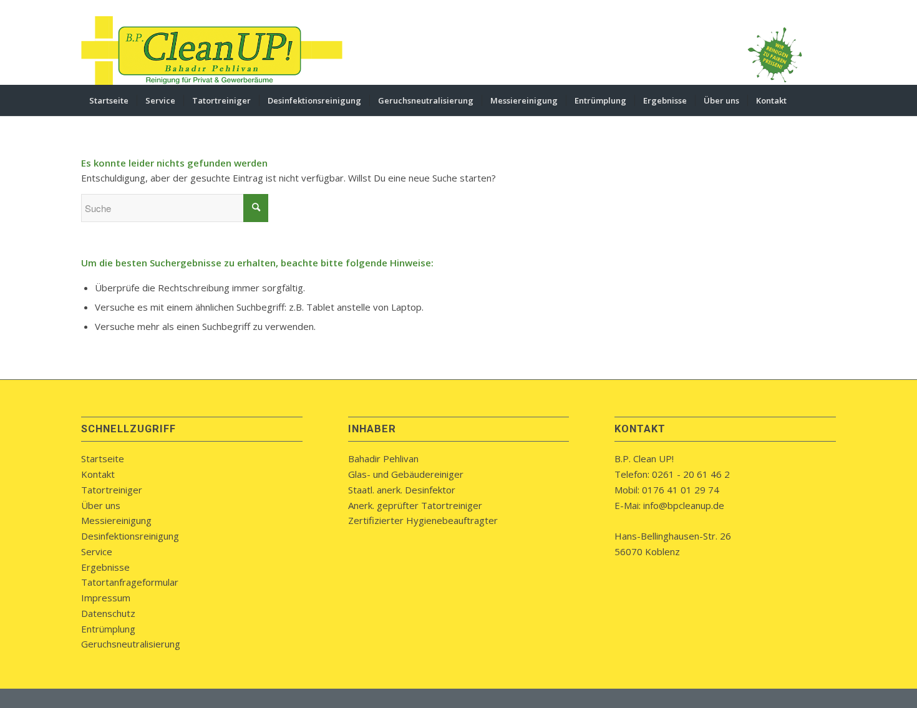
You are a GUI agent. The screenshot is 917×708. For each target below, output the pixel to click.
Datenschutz (108, 613)
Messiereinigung (116, 520)
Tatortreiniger (111, 489)
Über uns (100, 505)
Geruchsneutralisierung (130, 644)
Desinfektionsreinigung (130, 536)
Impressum (105, 597)
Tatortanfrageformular (129, 582)
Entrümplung (108, 629)
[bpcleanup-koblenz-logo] (212, 50)
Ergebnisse (105, 567)
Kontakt (98, 474)
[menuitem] (109, 100)
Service (96, 551)
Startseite (102, 458)
